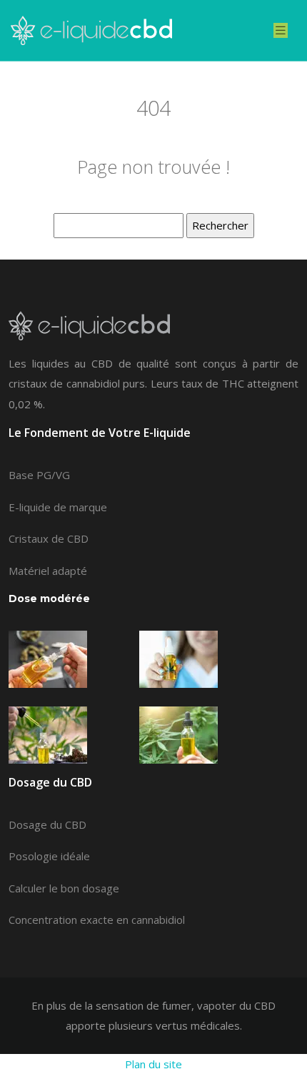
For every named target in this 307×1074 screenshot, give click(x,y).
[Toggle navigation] (280, 30)
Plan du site (153, 1064)
